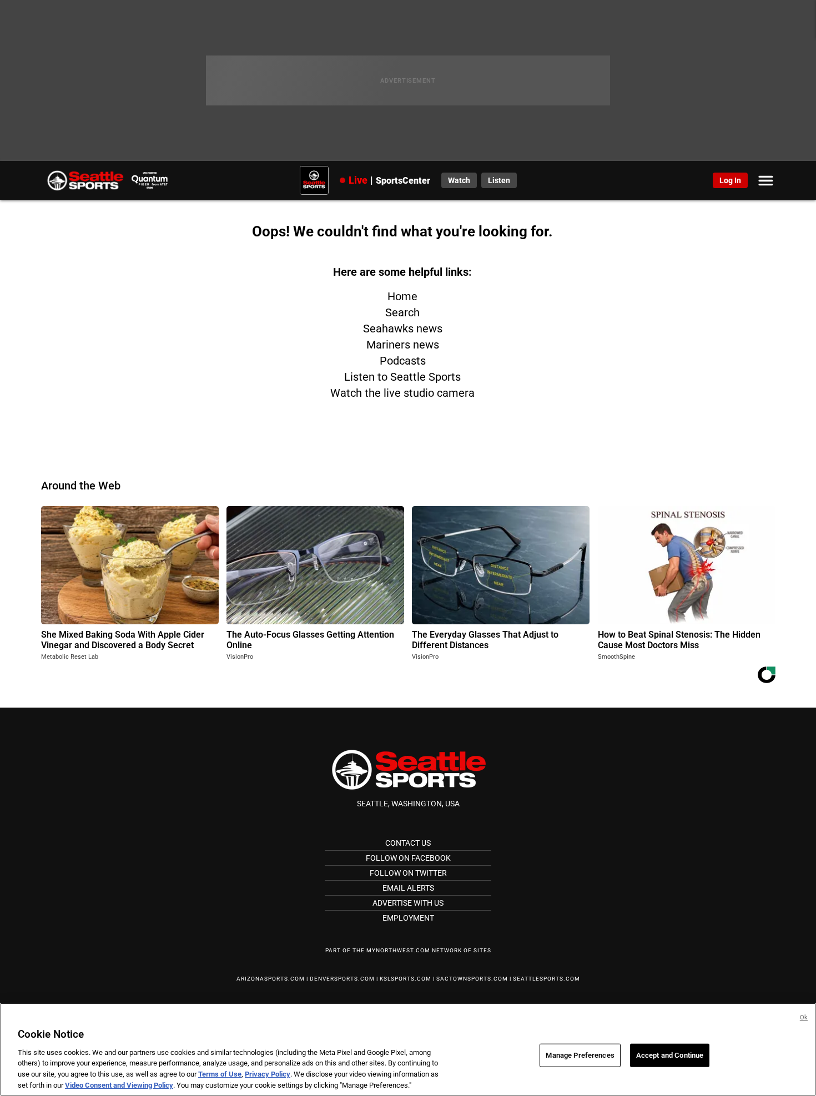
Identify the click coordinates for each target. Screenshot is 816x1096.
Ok (804, 1017)
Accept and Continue (669, 1055)
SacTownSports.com (472, 979)
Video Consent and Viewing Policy (119, 1084)
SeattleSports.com (546, 979)
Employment (408, 917)
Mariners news (402, 344)
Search (402, 312)
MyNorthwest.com (398, 950)
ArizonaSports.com (270, 979)
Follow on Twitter (408, 872)
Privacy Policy (267, 1074)
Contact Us (408, 843)
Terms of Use (219, 1074)
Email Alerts (408, 887)
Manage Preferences (580, 1055)
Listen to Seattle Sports (402, 376)
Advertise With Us (408, 902)
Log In (730, 180)
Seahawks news (402, 328)
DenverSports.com (342, 979)
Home (402, 296)
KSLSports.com (405, 979)
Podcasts (403, 360)
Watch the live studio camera (402, 393)
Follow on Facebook (408, 857)
